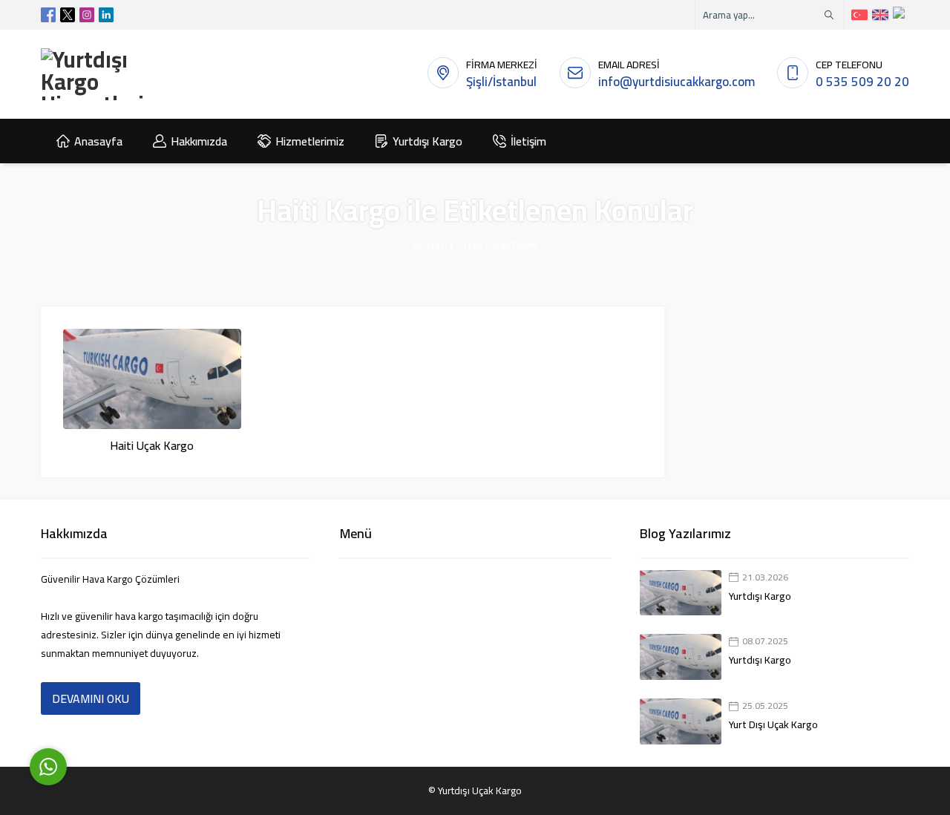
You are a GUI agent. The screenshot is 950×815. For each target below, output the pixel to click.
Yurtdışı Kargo (760, 596)
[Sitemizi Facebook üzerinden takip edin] (48, 14)
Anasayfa (433, 245)
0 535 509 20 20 (862, 82)
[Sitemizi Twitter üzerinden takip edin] (67, 14)
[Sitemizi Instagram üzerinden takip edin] (86, 14)
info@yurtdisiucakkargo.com (676, 82)
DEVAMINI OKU (90, 698)
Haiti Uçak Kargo (152, 445)
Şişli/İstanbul (501, 82)
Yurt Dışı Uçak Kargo (773, 724)
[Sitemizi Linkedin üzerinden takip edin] (106, 14)
